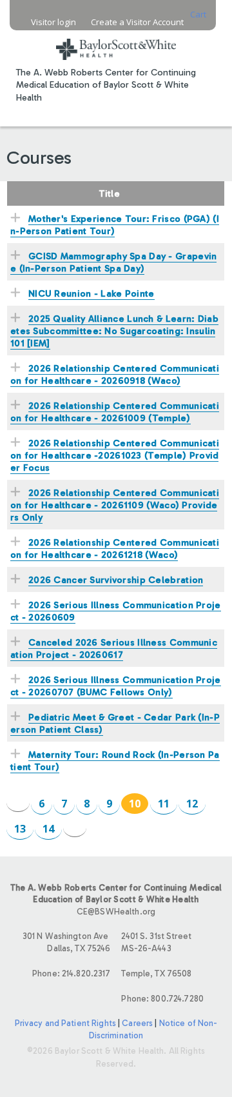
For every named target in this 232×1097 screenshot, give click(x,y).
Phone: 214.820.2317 (71, 973)
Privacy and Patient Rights (65, 1023)
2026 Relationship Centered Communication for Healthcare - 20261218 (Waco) (114, 548)
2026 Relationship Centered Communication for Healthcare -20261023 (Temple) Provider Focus (114, 455)
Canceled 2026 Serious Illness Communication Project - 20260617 (113, 648)
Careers (137, 1023)
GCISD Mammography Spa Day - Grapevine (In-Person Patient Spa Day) (113, 262)
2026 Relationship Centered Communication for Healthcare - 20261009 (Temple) (114, 412)
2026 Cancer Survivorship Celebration (115, 580)
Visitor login (53, 22)
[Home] (116, 41)
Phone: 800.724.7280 (162, 998)
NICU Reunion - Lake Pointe (91, 293)
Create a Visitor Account (137, 22)
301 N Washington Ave (66, 942)
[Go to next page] (74, 827)
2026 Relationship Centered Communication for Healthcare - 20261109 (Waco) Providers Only (114, 505)
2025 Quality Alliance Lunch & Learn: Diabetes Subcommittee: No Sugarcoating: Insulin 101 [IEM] (114, 331)
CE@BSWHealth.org (116, 911)
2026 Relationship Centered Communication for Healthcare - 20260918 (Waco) (114, 374)
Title (109, 193)
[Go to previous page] (18, 802)
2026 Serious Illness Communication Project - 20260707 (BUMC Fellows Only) (115, 686)
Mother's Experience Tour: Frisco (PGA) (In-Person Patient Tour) (114, 225)
